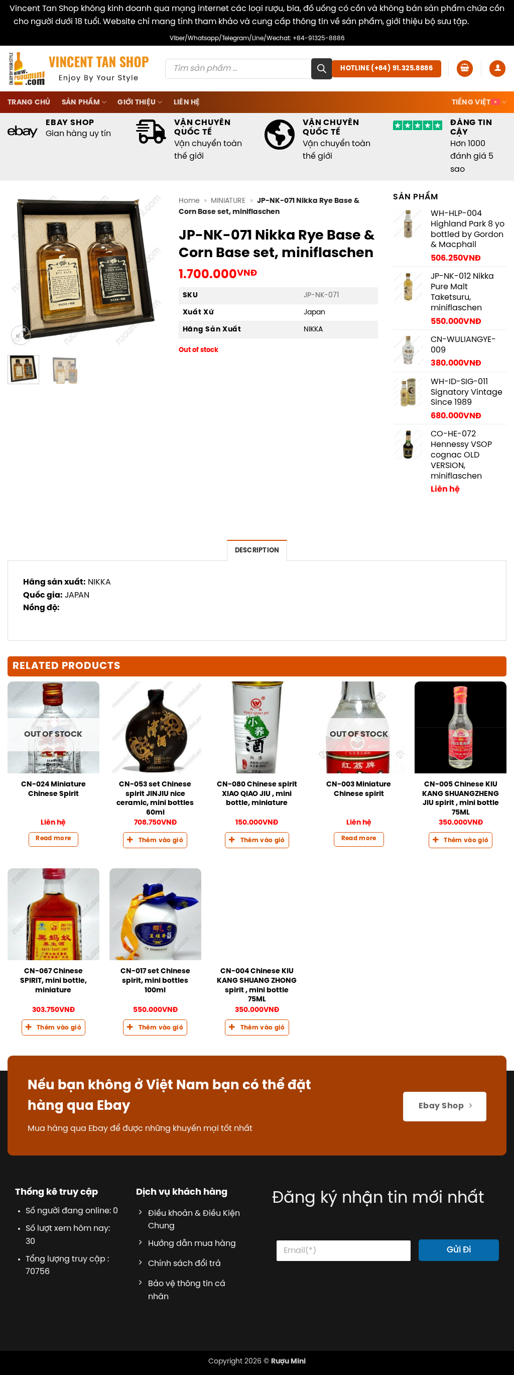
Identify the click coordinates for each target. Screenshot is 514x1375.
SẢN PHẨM (81, 102)
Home (189, 200)
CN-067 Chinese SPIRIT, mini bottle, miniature (53, 980)
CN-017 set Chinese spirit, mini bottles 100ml (155, 980)
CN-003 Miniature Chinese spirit (358, 789)
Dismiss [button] (485, 22)
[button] (465, 68)
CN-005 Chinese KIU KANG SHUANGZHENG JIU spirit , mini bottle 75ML (460, 798)
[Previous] (23, 269)
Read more (53, 839)
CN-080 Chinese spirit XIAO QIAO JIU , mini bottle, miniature (257, 793)
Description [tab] (257, 550)
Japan (314, 312)
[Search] (321, 68)
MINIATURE (228, 200)
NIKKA (313, 329)
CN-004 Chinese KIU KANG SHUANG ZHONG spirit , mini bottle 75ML (257, 985)
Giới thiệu (136, 102)
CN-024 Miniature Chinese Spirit (53, 789)
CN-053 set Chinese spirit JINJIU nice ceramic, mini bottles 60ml (155, 798)
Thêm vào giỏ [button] (161, 841)
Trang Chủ (29, 102)
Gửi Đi (459, 1249)
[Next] (148, 269)
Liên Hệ (187, 102)
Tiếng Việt (471, 102)
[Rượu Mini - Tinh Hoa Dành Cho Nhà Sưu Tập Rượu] (79, 68)
